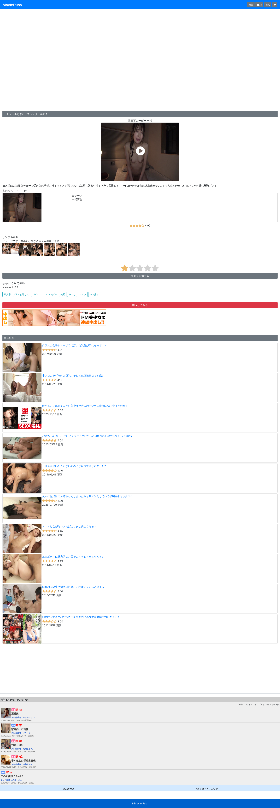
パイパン (37, 294)
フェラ (82, 294)
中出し (72, 294)
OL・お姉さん (21, 294)
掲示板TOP (68, 789)
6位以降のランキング (207, 789)
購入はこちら (140, 305)
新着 (251, 4)
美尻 (62, 294)
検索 (267, 4)
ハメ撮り (94, 294)
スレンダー (51, 294)
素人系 (7, 294)
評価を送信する (140, 275)
